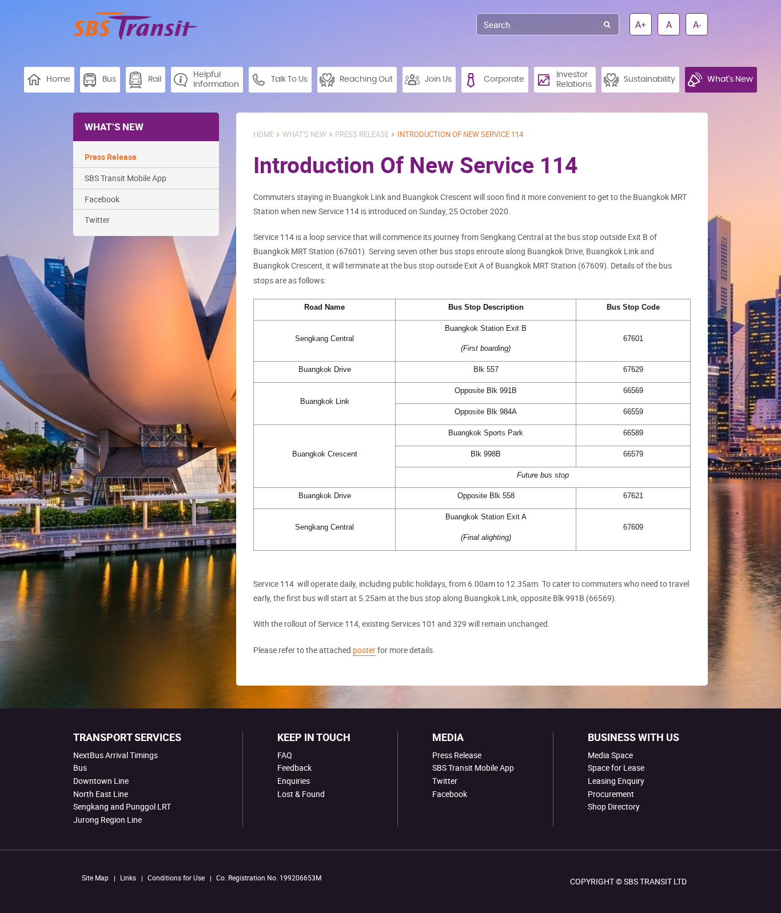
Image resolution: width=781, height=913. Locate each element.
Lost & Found (301, 793)
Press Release (111, 156)
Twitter (97, 219)
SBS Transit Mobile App (125, 178)
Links (128, 877)
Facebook (102, 199)
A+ (640, 24)
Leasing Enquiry (616, 780)
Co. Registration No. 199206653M (268, 877)
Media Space (610, 755)
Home (263, 134)
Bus (80, 767)
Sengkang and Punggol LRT (122, 806)
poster (364, 649)
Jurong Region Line (107, 819)
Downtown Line (101, 780)
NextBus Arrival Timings (115, 755)
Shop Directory (614, 806)
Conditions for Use (176, 877)
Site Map (95, 877)
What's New (304, 134)
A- (697, 24)
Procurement (611, 793)
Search (607, 24)
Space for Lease (616, 767)
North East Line (100, 793)
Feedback (294, 767)
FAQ (284, 755)
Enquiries (293, 780)
